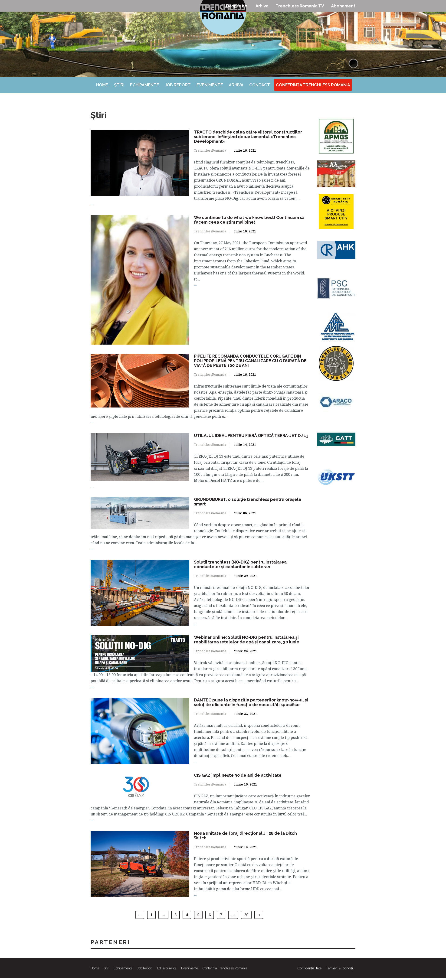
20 (246, 914)
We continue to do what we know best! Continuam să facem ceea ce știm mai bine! (249, 220)
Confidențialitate (309, 968)
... (92, 203)
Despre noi (237, 5)
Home (102, 84)
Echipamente (144, 84)
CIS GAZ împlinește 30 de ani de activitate (238, 775)
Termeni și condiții (340, 968)
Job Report (178, 84)
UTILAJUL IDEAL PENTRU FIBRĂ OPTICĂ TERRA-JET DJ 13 (251, 435)
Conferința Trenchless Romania (313, 84)
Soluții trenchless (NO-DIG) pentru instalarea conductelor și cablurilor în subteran (240, 564)
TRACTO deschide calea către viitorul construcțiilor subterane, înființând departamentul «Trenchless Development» (248, 137)
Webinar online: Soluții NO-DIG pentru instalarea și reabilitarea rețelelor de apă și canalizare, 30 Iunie (246, 639)
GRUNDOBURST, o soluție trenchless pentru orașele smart (247, 501)
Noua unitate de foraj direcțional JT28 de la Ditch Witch (245, 835)
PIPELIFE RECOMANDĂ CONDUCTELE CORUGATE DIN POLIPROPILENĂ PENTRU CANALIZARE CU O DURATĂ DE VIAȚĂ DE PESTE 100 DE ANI (250, 361)
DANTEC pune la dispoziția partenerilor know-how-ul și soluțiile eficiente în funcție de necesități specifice (251, 702)
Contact (259, 84)
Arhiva (262, 5)
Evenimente (210, 84)
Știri (119, 84)
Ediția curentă (167, 968)
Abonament (343, 5)
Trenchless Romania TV (299, 5)
